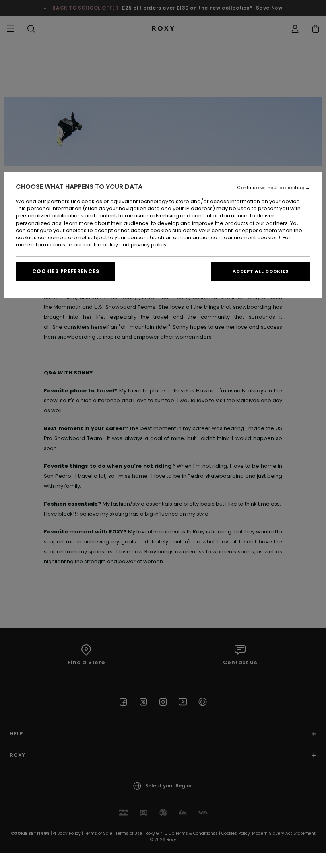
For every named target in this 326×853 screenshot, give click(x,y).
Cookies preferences (65, 271)
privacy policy (149, 244)
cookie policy (100, 244)
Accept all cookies (261, 271)
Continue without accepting (271, 188)
